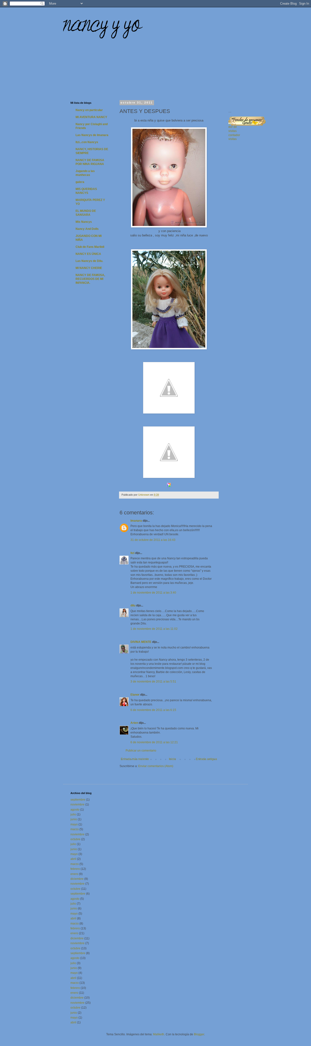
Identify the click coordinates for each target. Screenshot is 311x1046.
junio (73, 819)
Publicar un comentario (141, 750)
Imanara (136, 520)
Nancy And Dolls (87, 229)
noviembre (77, 804)
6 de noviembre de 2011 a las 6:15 (153, 710)
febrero (75, 869)
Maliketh (158, 1034)
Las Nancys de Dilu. (89, 261)
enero (74, 874)
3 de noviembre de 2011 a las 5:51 (153, 681)
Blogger (199, 1034)
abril (73, 859)
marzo (74, 829)
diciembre (77, 879)
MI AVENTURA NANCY (91, 117)
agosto (74, 809)
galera (80, 182)
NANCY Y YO (102, 28)
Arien (134, 723)
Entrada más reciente (135, 759)
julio (73, 814)
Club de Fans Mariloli (90, 247)
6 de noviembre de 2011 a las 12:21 (154, 742)
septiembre (77, 799)
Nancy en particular (89, 110)
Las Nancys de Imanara (92, 135)
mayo (74, 824)
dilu (132, 605)
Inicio (172, 759)
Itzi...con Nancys (87, 142)
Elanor (134, 694)
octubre (75, 839)
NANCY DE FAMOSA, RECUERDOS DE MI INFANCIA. (90, 279)
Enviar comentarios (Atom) (155, 766)
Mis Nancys (84, 222)
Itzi (132, 553)
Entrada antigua (206, 759)
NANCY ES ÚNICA (88, 254)
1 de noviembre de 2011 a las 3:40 (153, 592)
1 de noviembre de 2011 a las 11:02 (154, 629)
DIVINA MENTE (140, 642)
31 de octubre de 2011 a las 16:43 (152, 540)
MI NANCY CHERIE (89, 268)
